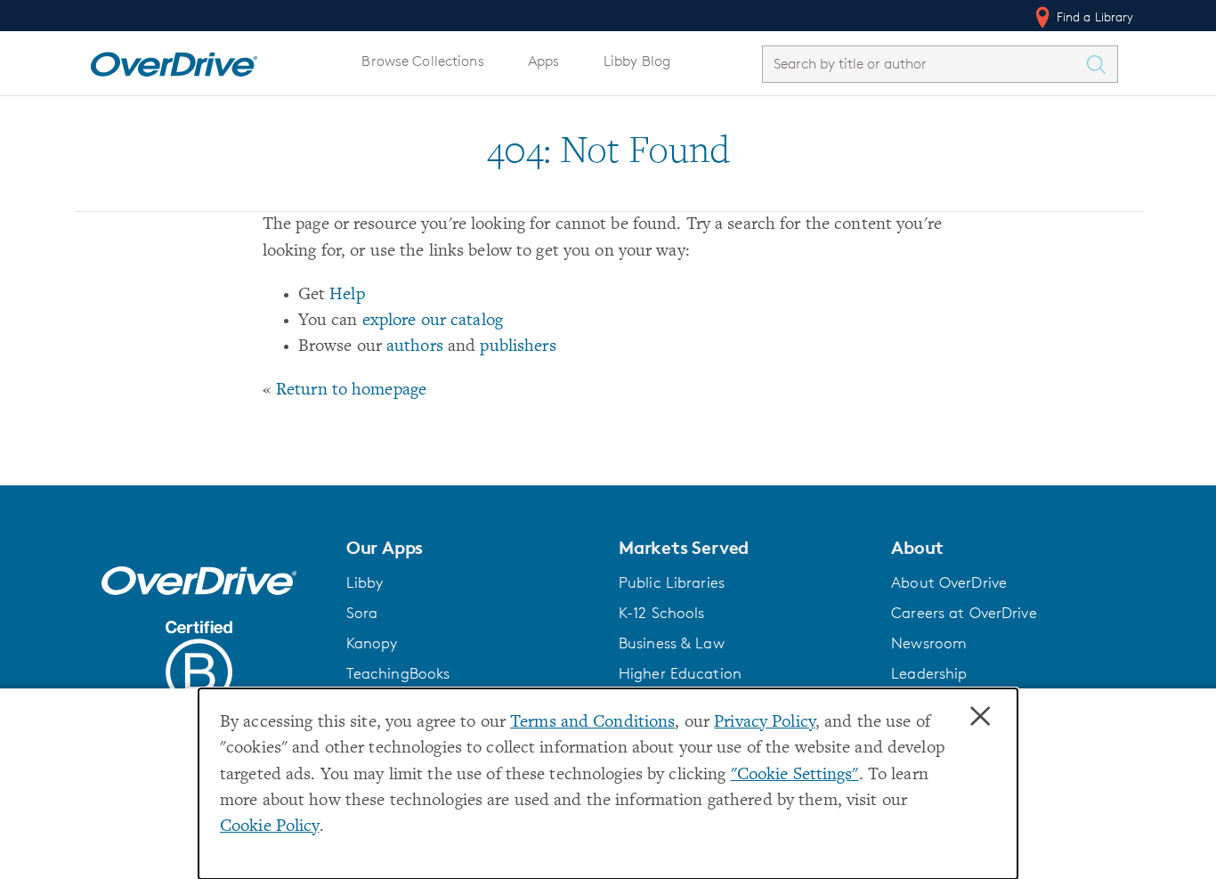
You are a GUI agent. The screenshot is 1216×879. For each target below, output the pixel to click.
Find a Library (1093, 16)
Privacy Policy (764, 722)
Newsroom (929, 643)
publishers (517, 346)
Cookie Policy (270, 826)
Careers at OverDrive (963, 613)
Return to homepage (351, 390)
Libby (365, 582)
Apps (544, 61)
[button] (471, 547)
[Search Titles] (1101, 64)
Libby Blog (637, 61)
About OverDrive (949, 582)
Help (347, 295)
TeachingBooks (398, 673)
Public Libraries (672, 582)
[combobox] (924, 63)
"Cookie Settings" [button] (795, 775)
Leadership (929, 673)
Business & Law (672, 643)
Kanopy (372, 643)
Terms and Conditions (592, 722)
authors (414, 346)
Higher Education (680, 673)
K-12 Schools (661, 613)
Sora (362, 613)
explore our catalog (432, 321)
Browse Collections (422, 61)
